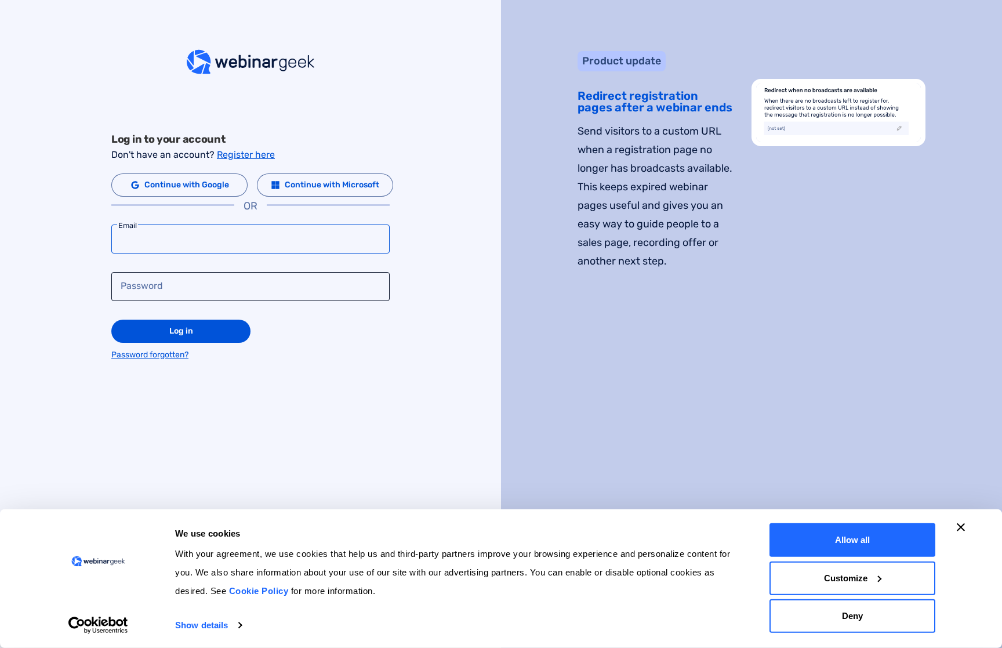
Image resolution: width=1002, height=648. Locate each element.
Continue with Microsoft (332, 185)
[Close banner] (961, 527)
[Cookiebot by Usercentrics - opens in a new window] (98, 625)
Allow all (852, 540)
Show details (201, 625)
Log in (181, 331)
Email (127, 225)
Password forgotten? (149, 355)
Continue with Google (186, 185)
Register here (246, 154)
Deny (852, 616)
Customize (845, 577)
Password (142, 286)
